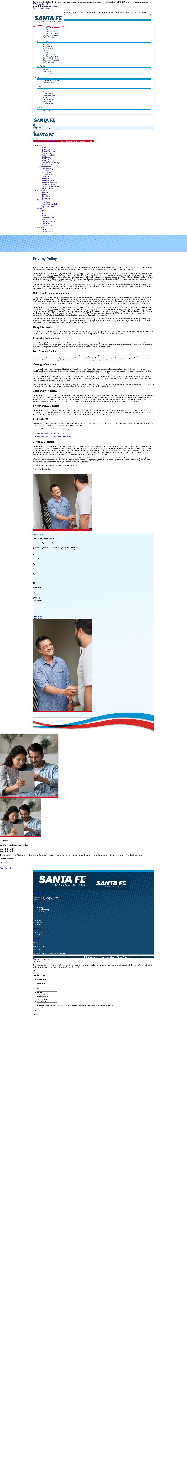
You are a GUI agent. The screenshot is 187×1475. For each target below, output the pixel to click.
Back (36, 139)
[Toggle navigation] (34, 117)
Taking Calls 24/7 (41, 4)
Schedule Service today (42, 959)
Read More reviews (6, 868)
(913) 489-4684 (38, 893)
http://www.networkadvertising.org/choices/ (54, 436)
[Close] (150, 15)
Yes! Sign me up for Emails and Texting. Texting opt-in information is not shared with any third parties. (75, 1008)
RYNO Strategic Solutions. (94, 957)
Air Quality (41, 912)
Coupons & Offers (42, 8)
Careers (39, 922)
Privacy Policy (122, 957)
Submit (36, 1014)
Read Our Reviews (51, 6)
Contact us (62, 967)
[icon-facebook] (34, 940)
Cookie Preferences (136, 957)
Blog (39, 924)
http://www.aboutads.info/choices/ (50, 433)
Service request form (57, 129)
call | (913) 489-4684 (41, 129)
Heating (40, 908)
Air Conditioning (43, 910)
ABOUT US (37, 616)
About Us (40, 920)
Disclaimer (111, 957)
